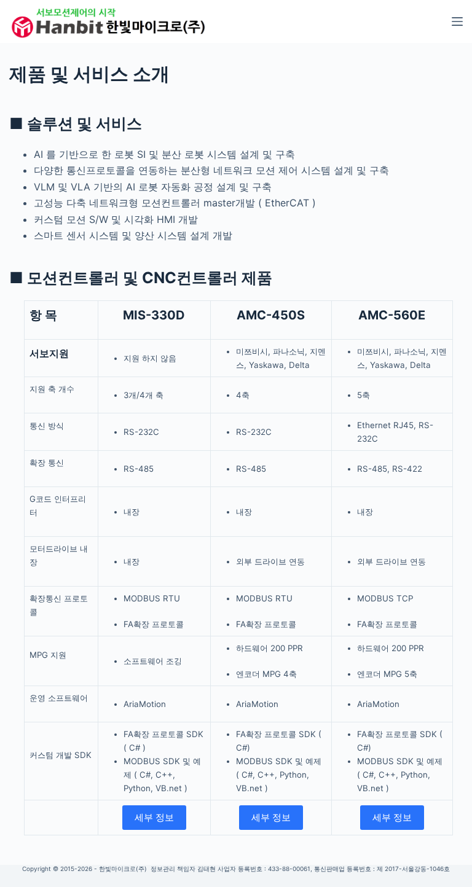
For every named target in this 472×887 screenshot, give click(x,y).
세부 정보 (154, 817)
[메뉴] (457, 21)
